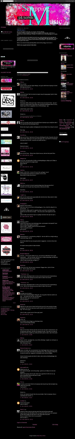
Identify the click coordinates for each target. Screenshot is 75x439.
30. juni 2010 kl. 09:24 (26, 250)
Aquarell (22, 317)
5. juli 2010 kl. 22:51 (26, 389)
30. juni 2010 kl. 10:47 (26, 279)
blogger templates (33, 435)
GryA (21, 92)
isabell (21, 170)
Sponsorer (68, 124)
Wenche (62, 63)
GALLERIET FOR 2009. (6, 72)
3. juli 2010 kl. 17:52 (26, 378)
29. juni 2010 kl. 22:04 (26, 110)
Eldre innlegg (55, 424)
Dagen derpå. (69, 55)
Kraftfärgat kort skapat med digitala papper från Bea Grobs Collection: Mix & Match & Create (8, 283)
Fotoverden (3, 312)
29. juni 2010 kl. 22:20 (26, 148)
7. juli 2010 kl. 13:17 (26, 397)
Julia (21, 82)
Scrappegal (22, 203)
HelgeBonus (61, 122)
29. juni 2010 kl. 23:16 (26, 191)
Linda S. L (22, 409)
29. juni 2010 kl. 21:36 (26, 97)
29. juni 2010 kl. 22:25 (26, 155)
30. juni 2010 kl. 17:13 (26, 324)
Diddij (21, 338)
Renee (21, 234)
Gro (62, 73)
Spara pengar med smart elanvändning (7, 278)
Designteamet (69, 119)
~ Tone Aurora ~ (23, 274)
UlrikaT (21, 183)
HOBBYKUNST (5, 270)
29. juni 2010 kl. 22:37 (26, 180)
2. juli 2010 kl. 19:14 (26, 364)
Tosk (21, 382)
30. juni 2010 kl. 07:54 (26, 231)
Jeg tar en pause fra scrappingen (70, 84)
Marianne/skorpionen (24, 348)
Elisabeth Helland (24, 253)
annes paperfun (23, 367)
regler (60, 124)
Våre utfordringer (63, 128)
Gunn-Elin (22, 135)
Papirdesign (5, 273)
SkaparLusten (5, 280)
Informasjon (25, 75)
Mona (21, 327)
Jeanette (22, 151)
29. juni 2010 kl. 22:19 (26, 132)
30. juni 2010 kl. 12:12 (26, 301)
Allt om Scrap (4, 314)
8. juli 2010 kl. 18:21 (26, 406)
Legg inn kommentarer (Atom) (28, 427)
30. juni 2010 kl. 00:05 (26, 216)
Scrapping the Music (5, 308)
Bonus (60, 119)
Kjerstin (21, 304)
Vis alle (14, 302)
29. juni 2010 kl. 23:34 (26, 200)
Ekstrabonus (69, 121)
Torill (21, 219)
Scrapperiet (5, 276)
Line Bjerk (22, 400)
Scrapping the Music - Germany (7, 310)
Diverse (60, 121)
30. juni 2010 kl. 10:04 (26, 262)
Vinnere (67, 127)
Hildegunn (22, 158)
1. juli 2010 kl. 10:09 (26, 334)
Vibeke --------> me (65, 82)
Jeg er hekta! (69, 74)
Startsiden (35, 424)
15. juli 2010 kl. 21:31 (26, 419)
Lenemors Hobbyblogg (66, 100)
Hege (21, 120)
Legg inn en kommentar (22, 422)
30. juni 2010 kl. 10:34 (26, 270)
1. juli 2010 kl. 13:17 (26, 344)
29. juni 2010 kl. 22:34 (26, 166)
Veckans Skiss (4, 311)
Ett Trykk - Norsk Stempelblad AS (6, 287)
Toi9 (21, 291)
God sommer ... (5, 274)
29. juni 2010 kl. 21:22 (26, 89)
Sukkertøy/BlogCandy (64, 125)
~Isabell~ (22, 195)
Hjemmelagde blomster (7, 271)
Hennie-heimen (64, 54)
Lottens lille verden (65, 91)
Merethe (22, 265)
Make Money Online (41, 435)
